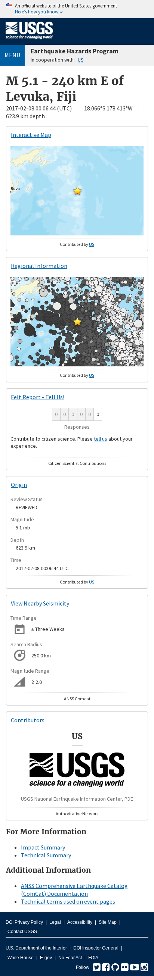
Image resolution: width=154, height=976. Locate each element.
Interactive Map (31, 134)
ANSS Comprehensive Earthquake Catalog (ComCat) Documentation (74, 889)
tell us (100, 438)
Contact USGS (22, 931)
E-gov (46, 957)
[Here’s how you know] (77, 9)
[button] (77, 190)
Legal (55, 922)
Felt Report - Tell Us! (37, 397)
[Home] (29, 40)
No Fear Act (70, 957)
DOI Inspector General (95, 948)
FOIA (93, 957)
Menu (12, 55)
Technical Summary (46, 855)
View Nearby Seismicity (40, 603)
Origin (19, 484)
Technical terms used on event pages (68, 901)
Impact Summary (43, 847)
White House (20, 957)
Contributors (27, 720)
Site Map (108, 922)
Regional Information (39, 265)
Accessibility (79, 922)
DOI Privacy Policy (24, 922)
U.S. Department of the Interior (36, 948)
